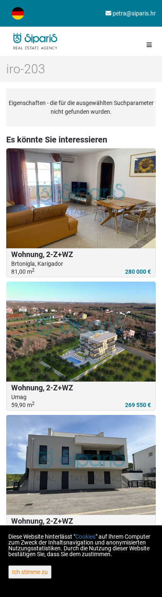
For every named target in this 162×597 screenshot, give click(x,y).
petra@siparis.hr (133, 13)
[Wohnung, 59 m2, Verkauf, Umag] (81, 332)
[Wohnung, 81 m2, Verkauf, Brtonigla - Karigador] (81, 198)
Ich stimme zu (30, 572)
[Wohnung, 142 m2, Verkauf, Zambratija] (81, 465)
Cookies (85, 536)
